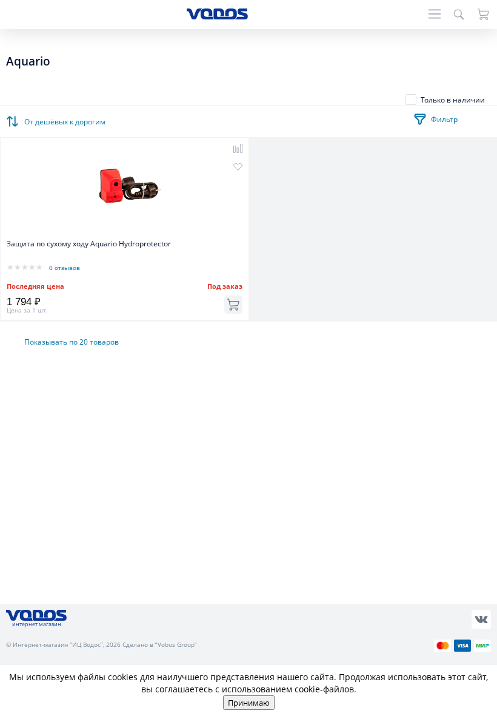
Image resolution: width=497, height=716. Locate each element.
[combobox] (66, 118)
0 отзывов (64, 267)
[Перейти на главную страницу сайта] (217, 16)
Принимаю (249, 702)
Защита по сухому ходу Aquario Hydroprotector (89, 243)
